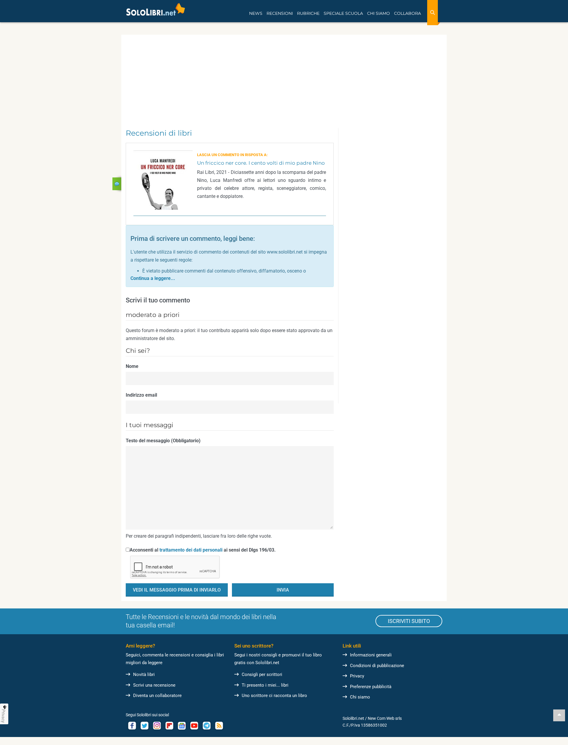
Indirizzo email (141, 395)
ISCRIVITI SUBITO (409, 621)
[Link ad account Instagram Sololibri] (157, 726)
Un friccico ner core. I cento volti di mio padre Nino (261, 163)
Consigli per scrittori (262, 674)
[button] (152, 278)
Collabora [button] (407, 13)
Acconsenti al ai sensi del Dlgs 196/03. (203, 550)
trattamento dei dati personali (190, 550)
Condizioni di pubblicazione (377, 665)
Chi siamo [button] (378, 13)
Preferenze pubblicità (370, 686)
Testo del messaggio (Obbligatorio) (163, 440)
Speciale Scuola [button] (343, 13)
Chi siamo (360, 697)
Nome (132, 366)
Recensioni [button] (280, 13)
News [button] (255, 13)
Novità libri (144, 674)
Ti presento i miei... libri (265, 685)
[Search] (432, 12)
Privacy (357, 676)
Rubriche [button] (308, 13)
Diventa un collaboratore (157, 695)
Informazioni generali (371, 655)
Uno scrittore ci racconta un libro (274, 695)
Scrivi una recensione (154, 685)
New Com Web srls (385, 718)
